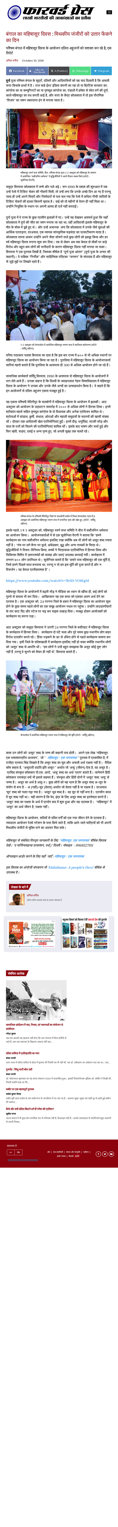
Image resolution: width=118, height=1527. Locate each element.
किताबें (71, 1156)
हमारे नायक (61, 1156)
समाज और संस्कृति (73, 1152)
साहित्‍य (86, 1152)
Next (55, 933)
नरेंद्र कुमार (11, 1033)
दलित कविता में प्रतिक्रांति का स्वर (22, 1053)
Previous (7, 933)
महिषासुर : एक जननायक (62, 758)
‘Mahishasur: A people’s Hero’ (70, 867)
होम (48, 1152)
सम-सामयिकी (58, 1152)
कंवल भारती (11, 1057)
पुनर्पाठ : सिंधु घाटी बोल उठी (19, 1069)
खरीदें (77, 1156)
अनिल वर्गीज (12, 60)
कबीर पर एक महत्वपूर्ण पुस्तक (20, 1089)
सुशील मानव (11, 1113)
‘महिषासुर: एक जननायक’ (74, 840)
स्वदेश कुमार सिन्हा (13, 1093)
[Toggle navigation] (109, 12)
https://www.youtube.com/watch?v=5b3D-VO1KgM (47, 580)
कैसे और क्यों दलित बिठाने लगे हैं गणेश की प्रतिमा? (30, 1109)
